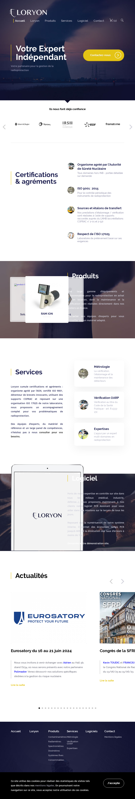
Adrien (67, 662)
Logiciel (83, 20)
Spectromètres (56, 746)
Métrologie (72, 737)
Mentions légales (113, 737)
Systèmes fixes (55, 755)
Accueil (20, 20)
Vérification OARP (72, 742)
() (115, 20)
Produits (50, 20)
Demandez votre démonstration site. (88, 543)
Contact (99, 20)
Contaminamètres (57, 737)
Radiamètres (54, 741)
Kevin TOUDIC (111, 662)
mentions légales (44, 785)
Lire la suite (18, 685)
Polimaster (20, 671)
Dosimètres (54, 750)
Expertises (72, 748)
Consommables (56, 760)
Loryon (34, 20)
